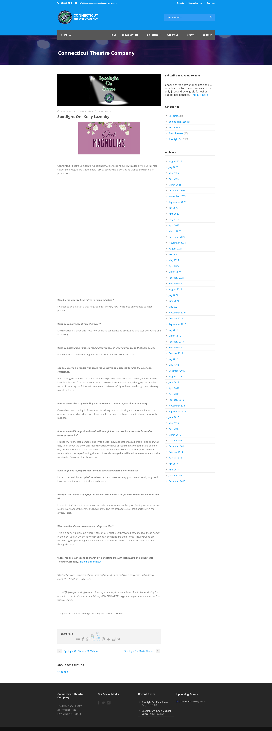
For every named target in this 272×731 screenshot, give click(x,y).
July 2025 (173, 207)
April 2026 (174, 178)
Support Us (172, 35)
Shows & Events (130, 35)
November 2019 (177, 312)
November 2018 (177, 347)
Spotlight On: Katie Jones (155, 702)
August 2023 (175, 289)
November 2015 (177, 405)
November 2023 (177, 283)
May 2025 (174, 219)
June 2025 (174, 213)
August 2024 (175, 248)
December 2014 (177, 446)
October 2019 (176, 318)
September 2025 (177, 202)
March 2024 (175, 271)
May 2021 (174, 306)
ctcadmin (81, 111)
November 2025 (177, 196)
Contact (211, 3)
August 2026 (175, 161)
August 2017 (175, 376)
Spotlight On (104, 111)
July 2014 (173, 463)
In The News (175, 127)
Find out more (199, 94)
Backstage (174, 115)
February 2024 (176, 277)
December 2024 (177, 237)
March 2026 (175, 184)
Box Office (152, 35)
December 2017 (177, 370)
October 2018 (176, 353)
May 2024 (174, 260)
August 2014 (175, 458)
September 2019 (177, 324)
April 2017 (174, 388)
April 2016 (174, 394)
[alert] (196, 701)
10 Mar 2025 (65, 111)
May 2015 (174, 423)
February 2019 (176, 341)
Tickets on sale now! (90, 561)
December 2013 (177, 481)
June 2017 (174, 382)
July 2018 (173, 359)
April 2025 (174, 225)
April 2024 (174, 266)
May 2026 (174, 173)
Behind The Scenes (179, 121)
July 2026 (173, 167)
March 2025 (175, 231)
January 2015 (175, 440)
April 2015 (174, 428)
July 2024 (173, 254)
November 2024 (177, 242)
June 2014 (174, 469)
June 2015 (174, 417)
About (190, 35)
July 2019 (173, 330)
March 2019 (175, 335)
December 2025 (177, 190)
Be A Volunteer (195, 3)
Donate (180, 3)
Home (113, 35)
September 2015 (177, 411)
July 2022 (173, 295)
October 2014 (176, 452)
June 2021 (174, 301)
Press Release (176, 133)
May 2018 (174, 364)
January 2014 (175, 475)
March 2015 (175, 434)
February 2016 (176, 399)
